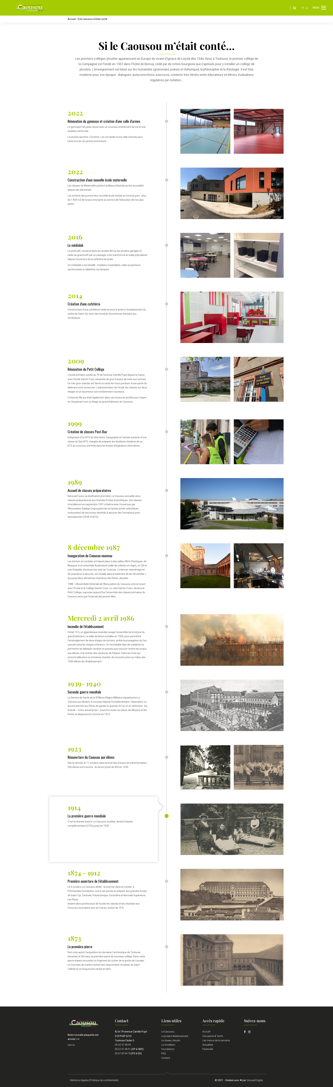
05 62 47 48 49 (123, 1044)
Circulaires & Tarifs (212, 1036)
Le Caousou (167, 1031)
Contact (165, 1058)
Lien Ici (71, 1045)
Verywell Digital (255, 1080)
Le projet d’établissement (174, 1036)
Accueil (72, 19)
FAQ (163, 1053)
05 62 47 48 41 (123, 1049)
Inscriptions (167, 1049)
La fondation (168, 1044)
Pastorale (207, 1049)
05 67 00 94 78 (123, 1053)
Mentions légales (79, 1080)
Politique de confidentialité (104, 1080)
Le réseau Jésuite (170, 1040)
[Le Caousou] (30, 7)
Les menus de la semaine (216, 1040)
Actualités (207, 1044)
